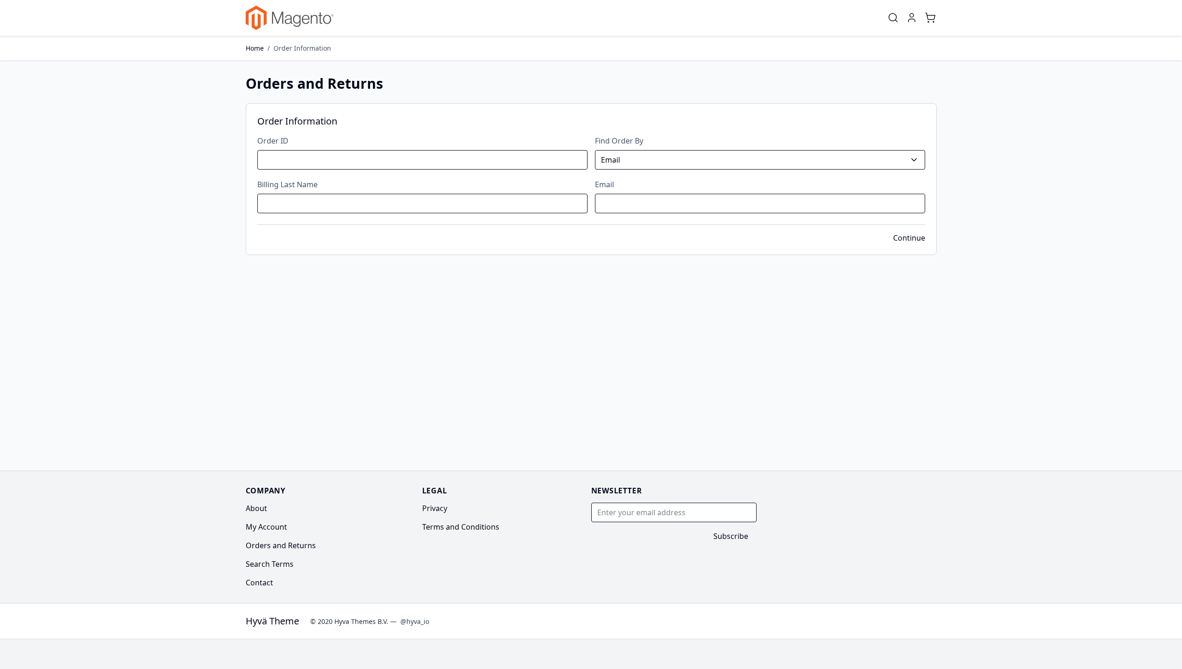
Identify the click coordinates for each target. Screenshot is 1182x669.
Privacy (434, 508)
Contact (259, 582)
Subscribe (730, 536)
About (256, 508)
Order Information (302, 48)
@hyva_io (414, 621)
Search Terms (270, 564)
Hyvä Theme (272, 621)
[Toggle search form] (893, 17)
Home (255, 48)
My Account (266, 527)
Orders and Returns (281, 545)
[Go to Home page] (289, 18)
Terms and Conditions (460, 527)
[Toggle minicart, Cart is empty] (930, 17)
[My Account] (911, 17)
